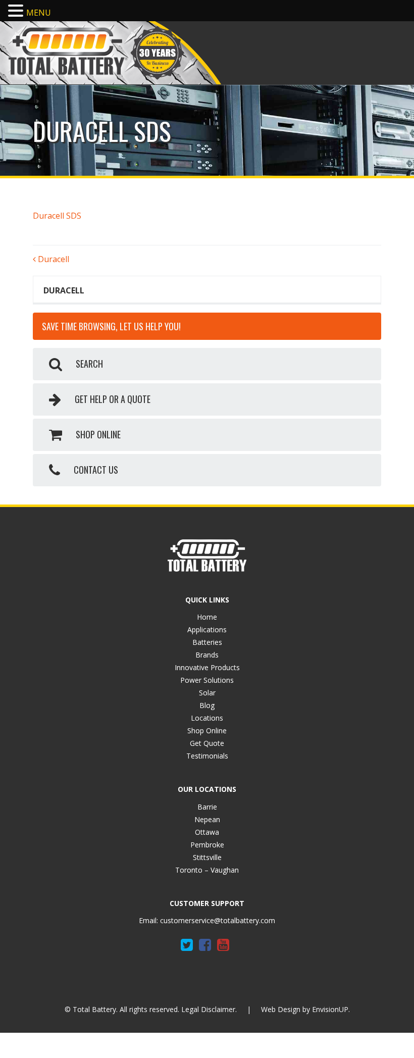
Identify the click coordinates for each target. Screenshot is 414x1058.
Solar (207, 692)
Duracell (52, 259)
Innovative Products (207, 667)
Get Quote (207, 743)
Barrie (207, 807)
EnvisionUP (330, 1009)
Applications (207, 629)
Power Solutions (207, 680)
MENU (38, 12)
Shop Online (207, 730)
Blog (207, 705)
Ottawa (207, 832)
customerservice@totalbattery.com (217, 920)
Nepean (207, 819)
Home (207, 617)
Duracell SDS (57, 215)
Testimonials (207, 756)
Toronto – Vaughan (207, 870)
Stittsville (207, 857)
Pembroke (207, 844)
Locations (207, 718)
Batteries (207, 642)
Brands (207, 655)
